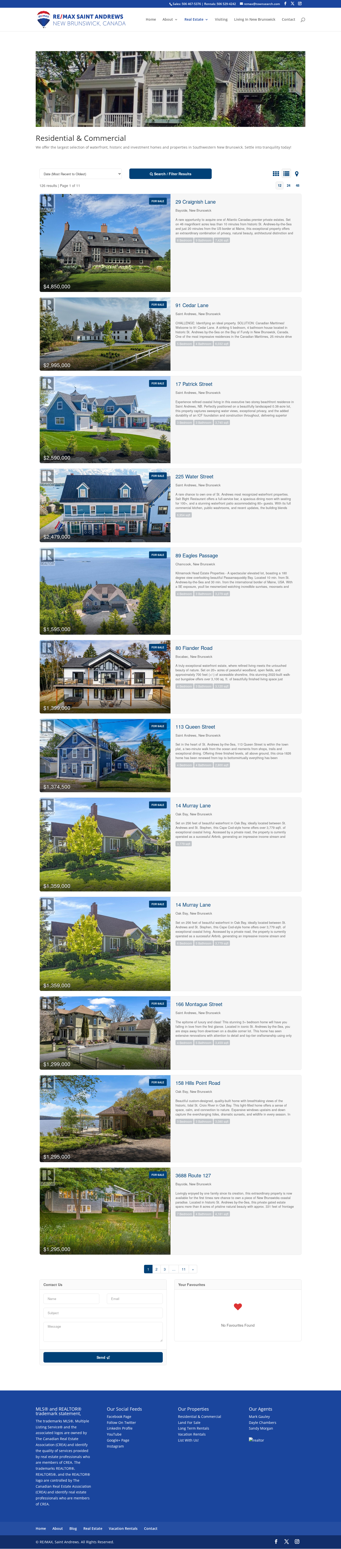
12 (279, 185)
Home (151, 20)
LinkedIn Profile (120, 1428)
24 (288, 185)
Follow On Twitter (121, 1422)
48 (297, 185)
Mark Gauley (259, 1416)
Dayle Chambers (262, 1422)
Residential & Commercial (199, 1416)
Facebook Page (119, 1416)
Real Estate (193, 20)
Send (101, 1357)
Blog (73, 1528)
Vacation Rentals (192, 1434)
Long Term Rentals (193, 1428)
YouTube (114, 1434)
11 (184, 1269)
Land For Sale (189, 1422)
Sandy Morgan (261, 1428)
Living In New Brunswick (254, 20)
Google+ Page (118, 1440)
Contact (288, 20)
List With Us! (188, 1440)
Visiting (221, 20)
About (168, 20)
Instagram (115, 1446)
